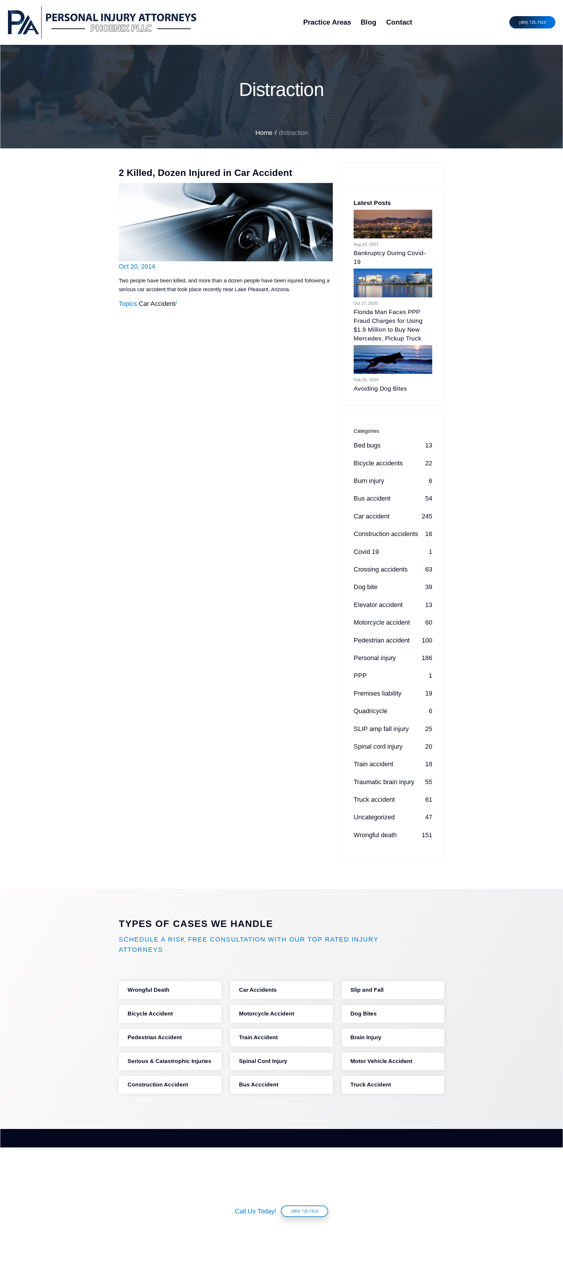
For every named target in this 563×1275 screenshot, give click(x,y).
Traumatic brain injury (393, 782)
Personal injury (393, 658)
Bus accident (393, 498)
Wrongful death (393, 835)
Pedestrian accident (393, 640)
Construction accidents (393, 534)
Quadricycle (393, 711)
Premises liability (393, 693)
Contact (399, 22)
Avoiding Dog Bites (380, 388)
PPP (393, 675)
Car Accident (157, 303)
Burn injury (393, 480)
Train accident (393, 764)
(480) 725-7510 (532, 22)
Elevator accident (393, 604)
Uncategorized (393, 817)
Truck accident (393, 799)
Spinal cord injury (393, 746)
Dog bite (393, 587)
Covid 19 (393, 551)
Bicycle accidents (393, 463)
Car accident (393, 516)
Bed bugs (393, 445)
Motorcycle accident (393, 622)
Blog (369, 22)
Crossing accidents (393, 569)
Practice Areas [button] (327, 22)
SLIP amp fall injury (393, 729)
